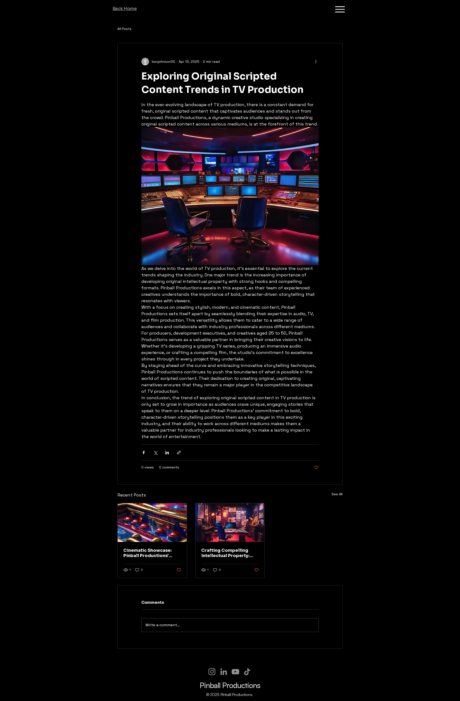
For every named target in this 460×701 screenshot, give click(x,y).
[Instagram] (212, 671)
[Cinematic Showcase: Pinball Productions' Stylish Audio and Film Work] (152, 522)
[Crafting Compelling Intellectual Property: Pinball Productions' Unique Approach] (230, 522)
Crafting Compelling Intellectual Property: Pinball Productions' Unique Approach (225, 553)
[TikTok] (247, 671)
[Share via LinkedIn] (167, 452)
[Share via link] (179, 452)
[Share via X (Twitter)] (155, 452)
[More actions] (316, 61)
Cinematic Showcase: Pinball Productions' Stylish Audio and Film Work (147, 553)
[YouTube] (235, 671)
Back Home (125, 8)
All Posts (124, 29)
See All (337, 494)
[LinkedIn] (223, 671)
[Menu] (340, 9)
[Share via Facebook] (143, 452)
